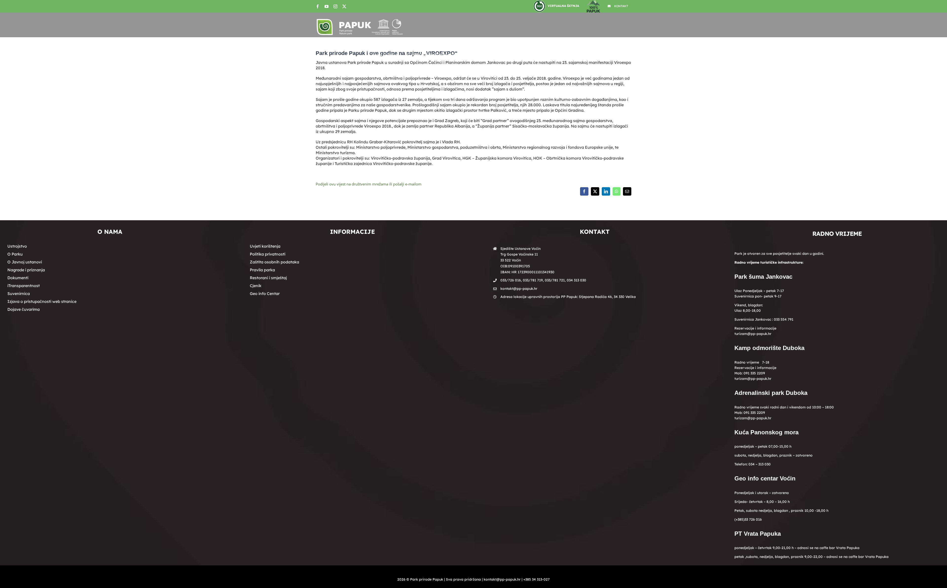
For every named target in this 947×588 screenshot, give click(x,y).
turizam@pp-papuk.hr (752, 333)
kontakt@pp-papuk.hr (518, 288)
